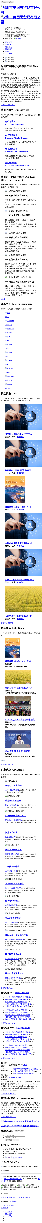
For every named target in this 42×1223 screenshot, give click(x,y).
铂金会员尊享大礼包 (14, 973)
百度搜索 (13, 1201)
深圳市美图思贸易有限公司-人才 (25, 1073)
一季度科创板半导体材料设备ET (17, 1012)
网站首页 (8, 42)
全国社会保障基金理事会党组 (18, 543)
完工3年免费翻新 (13, 918)
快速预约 (8, 1214)
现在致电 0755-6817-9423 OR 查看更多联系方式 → (20, 1121)
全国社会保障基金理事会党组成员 (18, 1004)
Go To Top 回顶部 (7, 1205)
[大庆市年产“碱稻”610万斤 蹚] (18, 684)
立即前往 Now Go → (8, 1094)
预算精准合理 (11, 832)
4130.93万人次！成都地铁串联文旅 (18, 1017)
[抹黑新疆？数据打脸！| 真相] (15, 502)
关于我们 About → (8, 988)
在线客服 (8, 1212)
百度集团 (4, 1197)
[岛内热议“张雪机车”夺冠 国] (18, 747)
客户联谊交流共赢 (13, 954)
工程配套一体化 (12, 866)
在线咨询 (8, 1216)
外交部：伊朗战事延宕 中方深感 (17, 997)
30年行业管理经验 (13, 785)
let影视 (27, 1197)
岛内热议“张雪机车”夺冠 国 (17, 751)
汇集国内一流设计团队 (15, 815)
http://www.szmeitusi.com (13, 1179)
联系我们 (8, 51)
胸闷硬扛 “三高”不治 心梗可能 (16, 999)
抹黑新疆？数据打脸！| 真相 (18, 507)
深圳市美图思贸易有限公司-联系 (25, 1069)
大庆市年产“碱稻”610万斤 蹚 (18, 616)
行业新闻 (19, 1028)
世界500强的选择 (13, 800)
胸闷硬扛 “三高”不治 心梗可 (18, 470)
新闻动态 (8, 49)
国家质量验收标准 (13, 849)
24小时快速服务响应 (14, 883)
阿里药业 (20, 1197)
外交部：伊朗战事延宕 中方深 (18, 434)
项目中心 (8, 47)
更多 (25, 1065)
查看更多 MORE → (8, 105)
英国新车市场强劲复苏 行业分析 (17, 1015)
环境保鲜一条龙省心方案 (16, 935)
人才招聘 (8, 54)
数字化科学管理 (12, 901)
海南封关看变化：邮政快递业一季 (18, 1019)
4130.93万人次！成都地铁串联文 (20, 719)
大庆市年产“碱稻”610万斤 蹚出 (17, 1010)
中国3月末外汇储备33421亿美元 (19, 579)
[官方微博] (7, 1157)
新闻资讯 (18, 993)
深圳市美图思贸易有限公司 (23, 1071)
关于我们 (8, 44)
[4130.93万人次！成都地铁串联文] (18, 715)
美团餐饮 (12, 1197)
